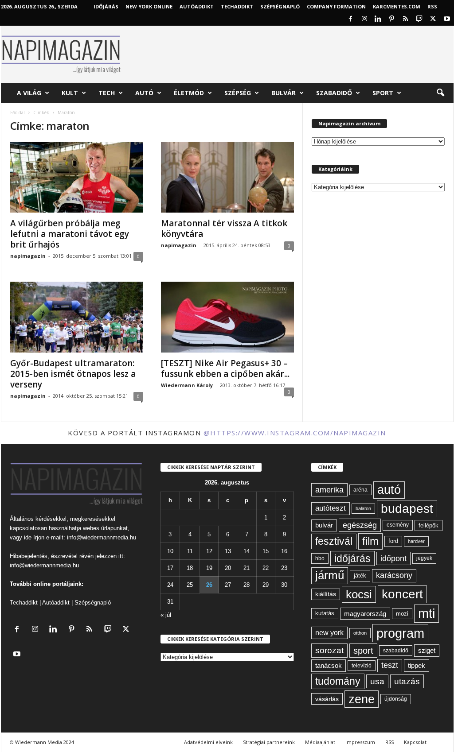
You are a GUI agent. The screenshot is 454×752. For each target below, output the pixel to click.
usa (377, 681)
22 (265, 568)
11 (190, 551)
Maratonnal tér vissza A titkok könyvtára (224, 228)
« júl (165, 615)
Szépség (237, 93)
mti (426, 613)
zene (361, 699)
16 (284, 551)
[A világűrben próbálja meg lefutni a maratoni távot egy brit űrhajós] (76, 177)
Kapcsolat (415, 742)
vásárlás (327, 698)
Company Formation (336, 6)
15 (265, 551)
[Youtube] (447, 19)
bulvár (324, 525)
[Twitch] (419, 19)
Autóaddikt (56, 602)
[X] (433, 19)
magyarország (365, 613)
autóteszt (330, 508)
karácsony (394, 575)
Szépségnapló (280, 6)
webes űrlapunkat (105, 528)
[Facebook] (350, 19)
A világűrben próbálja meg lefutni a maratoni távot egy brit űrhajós (69, 233)
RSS (432, 6)
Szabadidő (334, 93)
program (400, 633)
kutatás (324, 613)
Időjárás (106, 6)
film (370, 541)
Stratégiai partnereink (269, 742)
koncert (402, 594)
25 (190, 584)
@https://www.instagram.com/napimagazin (295, 432)
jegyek (424, 558)
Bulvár (283, 93)
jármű (329, 575)
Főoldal (17, 112)
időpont (393, 558)
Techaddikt (24, 602)
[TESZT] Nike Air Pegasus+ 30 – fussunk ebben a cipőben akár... (225, 368)
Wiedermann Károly (187, 385)
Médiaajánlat (320, 742)
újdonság (395, 699)
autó (389, 489)
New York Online (148, 6)
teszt (389, 665)
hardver (416, 541)
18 (190, 568)
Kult (70, 93)
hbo (320, 558)
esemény (398, 525)
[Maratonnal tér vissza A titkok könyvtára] (227, 177)
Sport (382, 93)
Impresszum (360, 742)
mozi (402, 613)
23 (284, 568)
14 (246, 551)
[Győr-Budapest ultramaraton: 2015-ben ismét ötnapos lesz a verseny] (76, 317)
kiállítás (325, 593)
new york (329, 632)
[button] (440, 93)
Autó (144, 93)
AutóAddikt (197, 6)
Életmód (189, 93)
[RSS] (405, 19)
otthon (360, 633)
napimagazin (28, 255)
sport (363, 650)
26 (209, 584)
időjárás (352, 558)
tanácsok (328, 665)
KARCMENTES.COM (396, 6)
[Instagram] (364, 19)
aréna (360, 489)
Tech (106, 93)
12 (209, 551)
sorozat (329, 650)
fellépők (428, 525)
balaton (363, 508)
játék (360, 575)
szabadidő (395, 650)
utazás (407, 681)
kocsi (359, 594)
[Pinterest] (392, 19)
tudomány (337, 681)
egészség (360, 525)
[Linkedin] (378, 19)
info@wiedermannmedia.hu (101, 537)
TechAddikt (237, 6)
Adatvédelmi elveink (208, 742)
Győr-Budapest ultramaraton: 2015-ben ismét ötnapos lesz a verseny (73, 373)
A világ (29, 93)
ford (393, 541)
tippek (416, 665)
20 (228, 568)
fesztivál (333, 541)
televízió (362, 665)
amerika (329, 489)
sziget (426, 650)
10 (170, 551)
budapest (407, 509)
